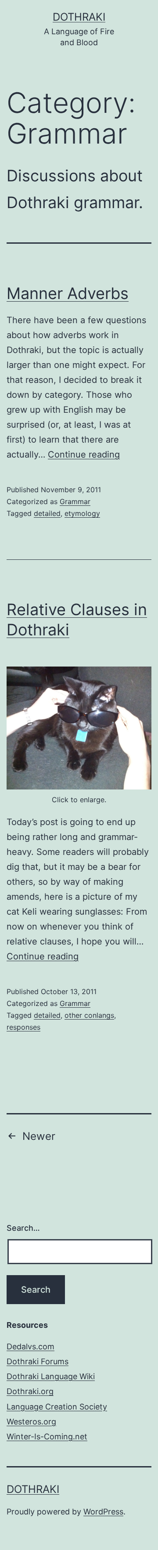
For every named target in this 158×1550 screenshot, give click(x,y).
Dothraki (79, 17)
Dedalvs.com (30, 1346)
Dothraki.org (30, 1391)
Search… (23, 1228)
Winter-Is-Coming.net (47, 1436)
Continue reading (84, 454)
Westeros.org (31, 1421)
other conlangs (89, 1015)
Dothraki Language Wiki (51, 1376)
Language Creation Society (57, 1406)
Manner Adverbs (68, 293)
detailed (47, 513)
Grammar (75, 501)
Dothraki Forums (37, 1361)
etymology (82, 513)
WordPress (103, 1511)
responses (23, 1027)
